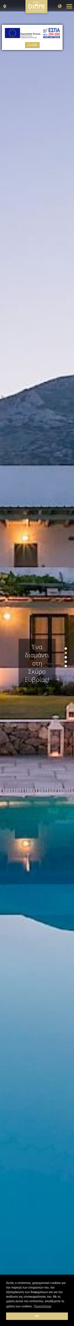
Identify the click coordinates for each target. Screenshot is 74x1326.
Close (32, 45)
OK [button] (37, 1316)
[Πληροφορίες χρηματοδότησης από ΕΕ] (32, 38)
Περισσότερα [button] (42, 1306)
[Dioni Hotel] (36, 11)
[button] (65, 648)
